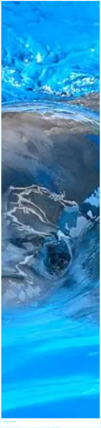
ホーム (5, 425)
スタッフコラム (8, 425)
